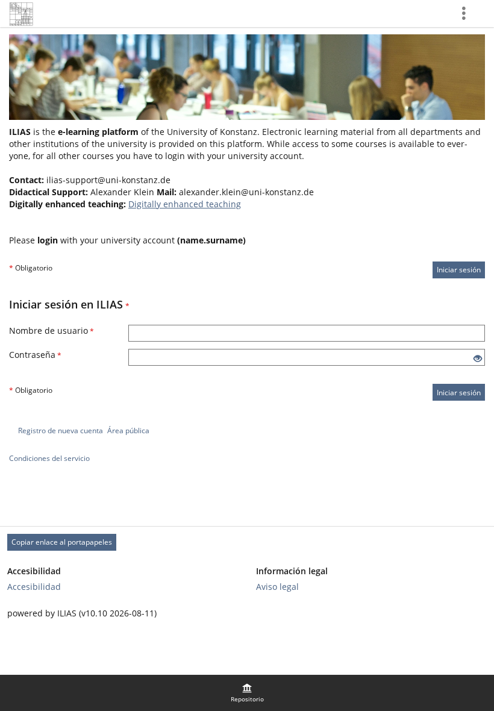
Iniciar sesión (459, 270)
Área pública (128, 430)
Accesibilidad (34, 586)
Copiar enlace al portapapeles (61, 542)
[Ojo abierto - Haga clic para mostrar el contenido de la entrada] (478, 359)
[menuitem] (247, 693)
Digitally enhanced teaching (184, 204)
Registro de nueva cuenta (60, 430)
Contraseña (35, 354)
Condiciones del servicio (49, 458)
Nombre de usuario (51, 330)
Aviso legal (277, 586)
